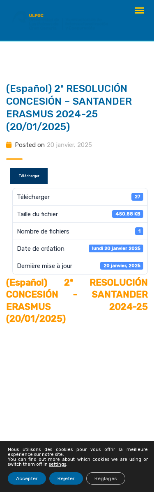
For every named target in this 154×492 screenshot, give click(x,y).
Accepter (27, 478)
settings (57, 464)
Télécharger (29, 176)
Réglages (105, 478)
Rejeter (66, 478)
